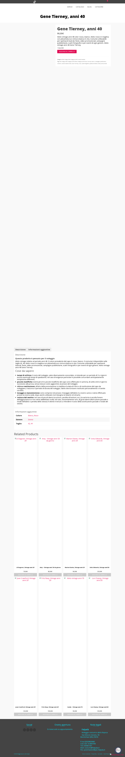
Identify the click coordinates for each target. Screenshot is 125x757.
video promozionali (102, 63)
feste (70, 63)
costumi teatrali (65, 63)
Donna (30, 419)
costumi (59, 63)
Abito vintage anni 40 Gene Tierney (83, 61)
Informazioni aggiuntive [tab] (39, 349)
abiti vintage (62, 61)
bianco (93, 61)
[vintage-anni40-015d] (33, 280)
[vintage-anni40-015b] (33, 120)
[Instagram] (27, 729)
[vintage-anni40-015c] (33, 183)
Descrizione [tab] (20, 349)
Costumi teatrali (81, 59)
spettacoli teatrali (93, 63)
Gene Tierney (75, 63)
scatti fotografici (85, 63)
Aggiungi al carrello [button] (25, 575)
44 (32, 423)
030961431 (88, 746)
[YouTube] (31, 729)
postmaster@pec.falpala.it (94, 750)
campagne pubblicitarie (100, 61)
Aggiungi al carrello (67, 51)
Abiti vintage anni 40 (72, 59)
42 (29, 423)
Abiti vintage (65, 59)
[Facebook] (24, 729)
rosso (80, 63)
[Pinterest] (34, 729)
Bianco (30, 415)
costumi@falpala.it (92, 748)
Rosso (36, 415)
